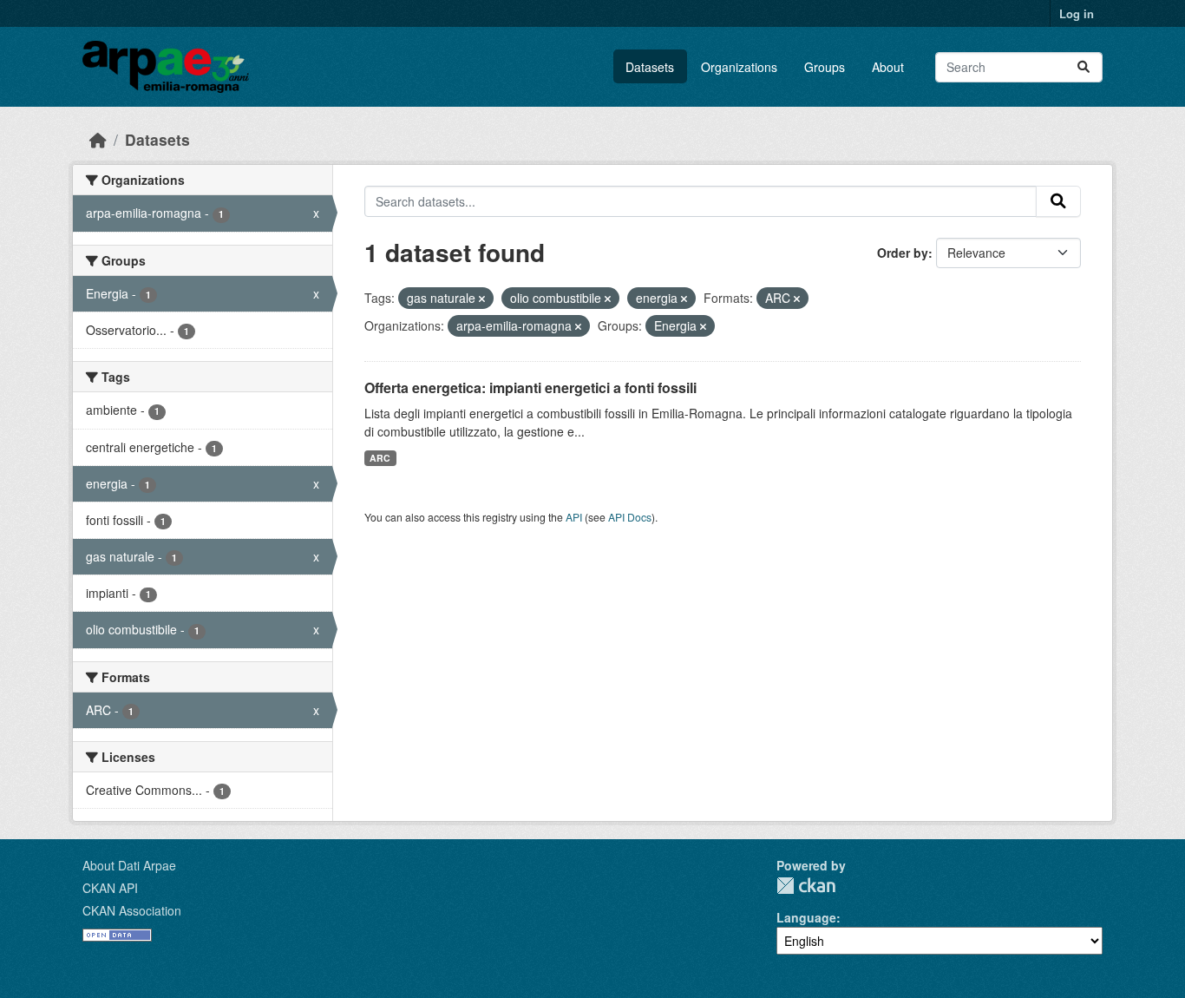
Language (806, 917)
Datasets (649, 67)
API (574, 516)
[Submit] (1083, 67)
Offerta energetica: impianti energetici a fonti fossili (530, 387)
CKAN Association (131, 910)
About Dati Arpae (129, 865)
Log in (1076, 13)
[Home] (98, 139)
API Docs (629, 516)
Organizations (739, 67)
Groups (824, 67)
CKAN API (110, 887)
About (888, 67)
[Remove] (482, 298)
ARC (380, 457)
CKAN (805, 886)
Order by (902, 252)
